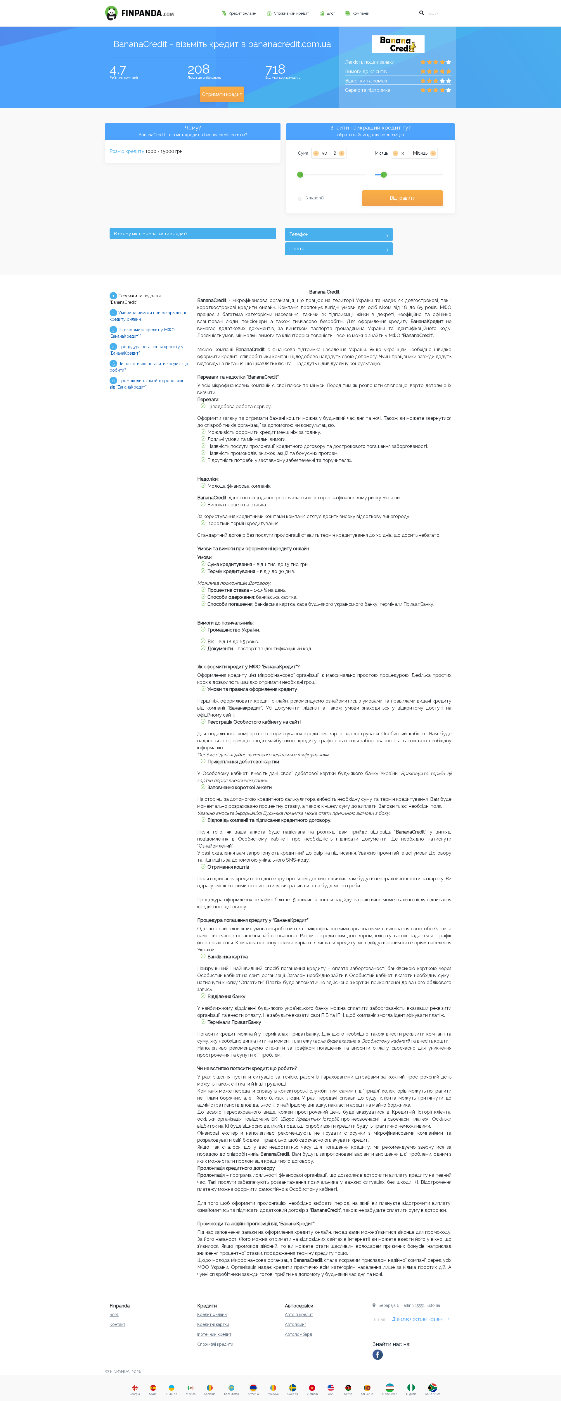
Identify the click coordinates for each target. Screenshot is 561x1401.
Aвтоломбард (298, 1334)
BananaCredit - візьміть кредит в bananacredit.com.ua (222, 44)
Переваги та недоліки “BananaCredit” (135, 299)
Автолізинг (295, 1324)
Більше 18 (314, 198)
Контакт (117, 1324)
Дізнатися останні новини (417, 1319)
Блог (331, 13)
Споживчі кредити (215, 1344)
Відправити (402, 198)
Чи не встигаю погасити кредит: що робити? (149, 366)
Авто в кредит (299, 1314)
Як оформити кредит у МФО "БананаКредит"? (142, 333)
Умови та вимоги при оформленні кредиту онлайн (148, 316)
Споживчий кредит (292, 13)
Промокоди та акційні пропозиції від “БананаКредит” (146, 383)
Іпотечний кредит (214, 1334)
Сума (303, 153)
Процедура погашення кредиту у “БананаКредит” (146, 350)
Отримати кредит (222, 94)
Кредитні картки (213, 1324)
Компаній (361, 13)
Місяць (381, 153)
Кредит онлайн (243, 13)
